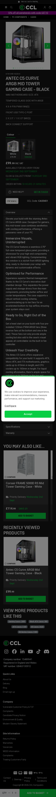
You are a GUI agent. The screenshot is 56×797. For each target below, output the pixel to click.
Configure (10, 406)
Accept (28, 414)
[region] (28, 398)
